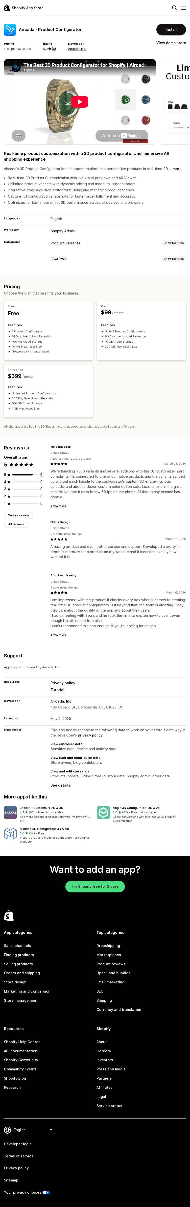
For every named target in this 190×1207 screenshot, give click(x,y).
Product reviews (110, 964)
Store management (21, 1000)
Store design (15, 982)
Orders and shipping (22, 973)
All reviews (16, 524)
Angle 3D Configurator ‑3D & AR (136, 808)
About (101, 1042)
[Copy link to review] (73, 447)
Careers (103, 1051)
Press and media (111, 1069)
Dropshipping (108, 945)
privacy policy (90, 735)
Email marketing (110, 982)
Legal (101, 1096)
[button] (48, 814)
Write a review (18, 515)
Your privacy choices (22, 1192)
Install (171, 29)
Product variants (65, 243)
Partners (104, 1078)
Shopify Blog (15, 1078)
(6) (54, 49)
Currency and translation (118, 1009)
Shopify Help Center (22, 1042)
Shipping (104, 1000)
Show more (58, 505)
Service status (109, 1106)
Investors (104, 1060)
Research (12, 1087)
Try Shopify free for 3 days (95, 886)
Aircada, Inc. (77, 49)
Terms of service (19, 1156)
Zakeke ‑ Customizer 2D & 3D (41, 808)
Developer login (18, 1144)
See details (60, 785)
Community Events (20, 1069)
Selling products (18, 964)
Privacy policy (62, 683)
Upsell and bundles (113, 973)
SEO (99, 991)
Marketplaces (108, 955)
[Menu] (183, 7)
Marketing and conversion (27, 991)
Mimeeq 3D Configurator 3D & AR (44, 829)
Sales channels (17, 945)
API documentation (20, 1051)
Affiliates (104, 1087)
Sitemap (11, 1180)
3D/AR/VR (58, 259)
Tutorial (57, 690)
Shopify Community (21, 1060)
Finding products (19, 955)
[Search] (174, 7)
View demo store (171, 43)
